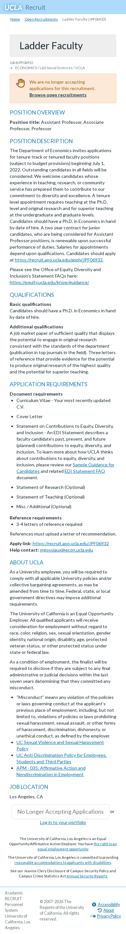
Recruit (36, 7)
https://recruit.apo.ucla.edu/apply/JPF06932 (59, 259)
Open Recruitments (41, 19)
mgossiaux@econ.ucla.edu (66, 550)
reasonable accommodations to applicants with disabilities (63, 862)
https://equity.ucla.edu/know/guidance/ (49, 282)
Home (15, 19)
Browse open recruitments (58, 94)
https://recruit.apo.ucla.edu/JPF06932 (71, 543)
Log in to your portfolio (63, 822)
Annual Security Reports (87, 876)
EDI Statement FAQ (85, 471)
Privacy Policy (109, 916)
